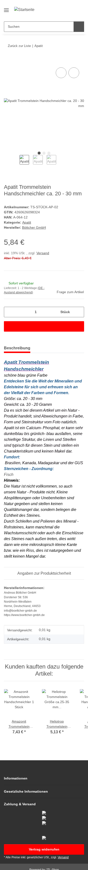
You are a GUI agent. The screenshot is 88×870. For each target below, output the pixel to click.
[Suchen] (79, 26)
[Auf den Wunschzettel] (73, 72)
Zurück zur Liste (19, 46)
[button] (65, 14)
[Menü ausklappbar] (6, 8)
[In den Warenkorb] (8, 60)
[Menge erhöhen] (78, 312)
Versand (42, 253)
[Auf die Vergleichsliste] (61, 72)
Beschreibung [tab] (17, 348)
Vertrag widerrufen (44, 849)
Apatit (26, 222)
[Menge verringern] (9, 312)
